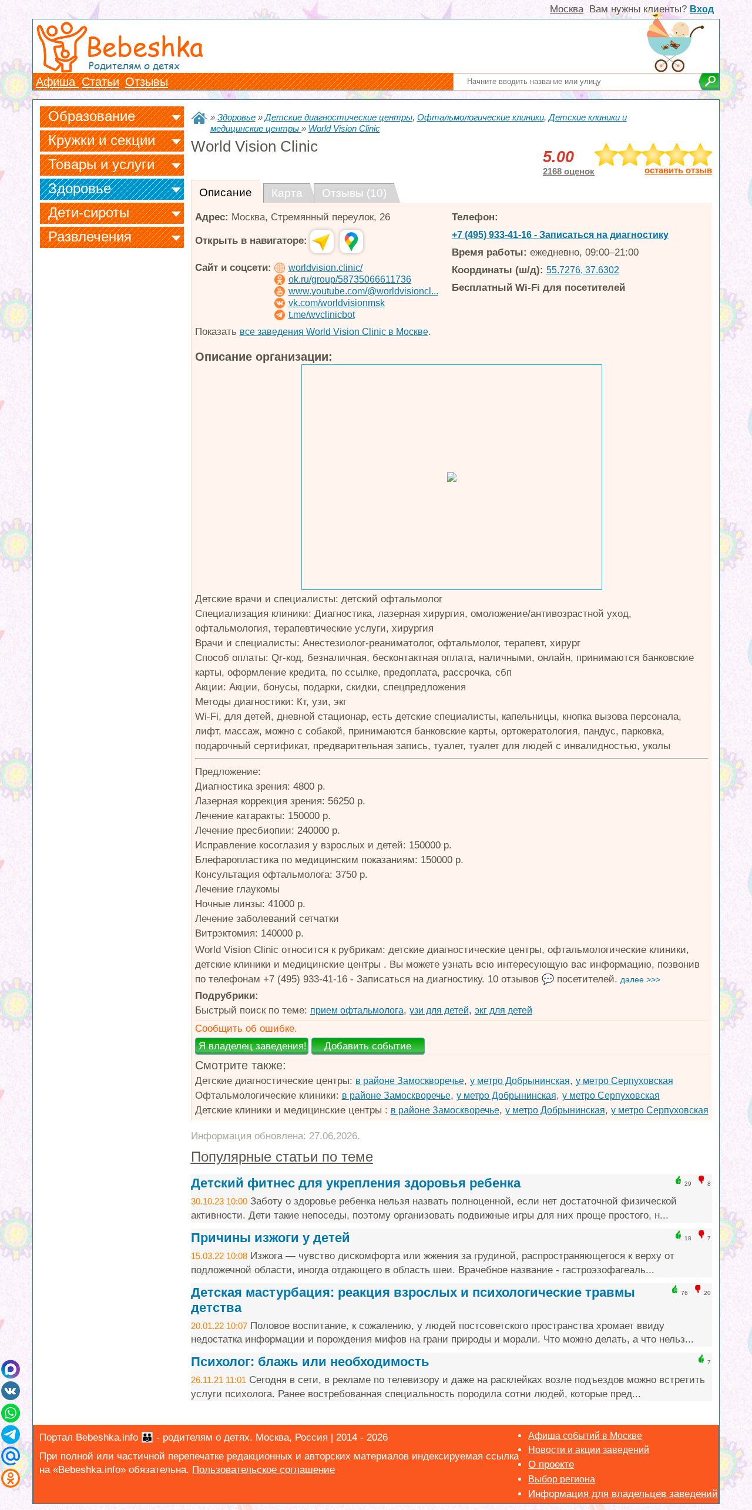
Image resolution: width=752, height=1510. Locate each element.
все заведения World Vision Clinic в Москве (334, 332)
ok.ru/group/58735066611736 (349, 279)
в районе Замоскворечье (409, 1081)
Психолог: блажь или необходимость (310, 1361)
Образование (91, 116)
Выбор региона (561, 1479)
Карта (287, 193)
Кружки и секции (101, 140)
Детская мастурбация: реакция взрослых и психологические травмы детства (413, 1300)
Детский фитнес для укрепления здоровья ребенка (356, 1183)
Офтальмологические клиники (480, 117)
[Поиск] (709, 81)
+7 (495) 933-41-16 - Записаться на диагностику (560, 235)
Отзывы (146, 81)
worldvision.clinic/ (325, 268)
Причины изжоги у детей (270, 1237)
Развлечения (90, 236)
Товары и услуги (101, 164)
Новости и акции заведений (588, 1450)
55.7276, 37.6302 (582, 270)
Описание (225, 192)
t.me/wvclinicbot (321, 315)
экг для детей (503, 1010)
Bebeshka (144, 46)
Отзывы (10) (354, 193)
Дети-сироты (88, 212)
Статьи (100, 81)
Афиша (57, 81)
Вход (702, 9)
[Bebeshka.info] (199, 118)
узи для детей (439, 1010)
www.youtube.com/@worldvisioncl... (363, 291)
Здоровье (79, 188)
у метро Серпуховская (624, 1081)
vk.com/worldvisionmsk (336, 303)
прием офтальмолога (357, 1010)
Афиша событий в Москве (585, 1436)
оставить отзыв (678, 170)
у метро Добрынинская (520, 1081)
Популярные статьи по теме (282, 1157)
